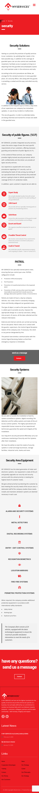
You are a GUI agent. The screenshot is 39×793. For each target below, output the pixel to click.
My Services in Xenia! (8, 742)
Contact (18, 358)
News (23, 761)
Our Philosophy (26, 772)
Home (3, 21)
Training (4, 768)
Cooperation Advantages (9, 765)
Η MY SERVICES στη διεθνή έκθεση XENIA (15, 734)
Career (23, 768)
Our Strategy (25, 765)
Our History (5, 776)
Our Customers (6, 779)
